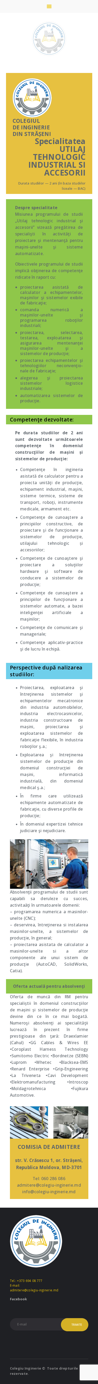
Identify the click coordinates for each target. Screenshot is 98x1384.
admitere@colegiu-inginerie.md (34, 1290)
